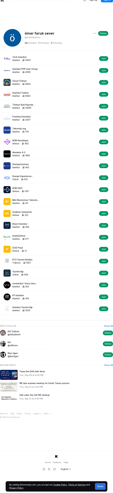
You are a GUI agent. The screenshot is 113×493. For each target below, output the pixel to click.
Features (57, 462)
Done (100, 486)
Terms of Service (77, 484)
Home (48, 462)
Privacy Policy (16, 488)
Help (66, 462)
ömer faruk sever (39, 33)
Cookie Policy (60, 484)
